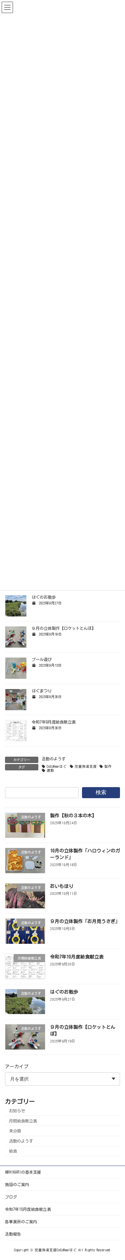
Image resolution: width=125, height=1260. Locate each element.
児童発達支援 (86, 766)
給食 (13, 1151)
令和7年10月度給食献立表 (77, 956)
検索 (101, 792)
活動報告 (13, 1234)
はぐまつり (42, 691)
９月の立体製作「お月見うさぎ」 (85, 921)
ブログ (11, 1197)
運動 (50, 770)
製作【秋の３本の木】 (73, 815)
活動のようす (54, 759)
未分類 (15, 1131)
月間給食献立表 (23, 1121)
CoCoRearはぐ (57, 766)
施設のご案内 (17, 1184)
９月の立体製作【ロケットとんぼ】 (64, 628)
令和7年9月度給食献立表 (54, 722)
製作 (108, 766)
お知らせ (17, 1110)
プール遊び (42, 659)
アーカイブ (16, 1066)
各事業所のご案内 (21, 1222)
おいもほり (61, 886)
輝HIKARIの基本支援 (23, 1172)
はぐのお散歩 (44, 597)
